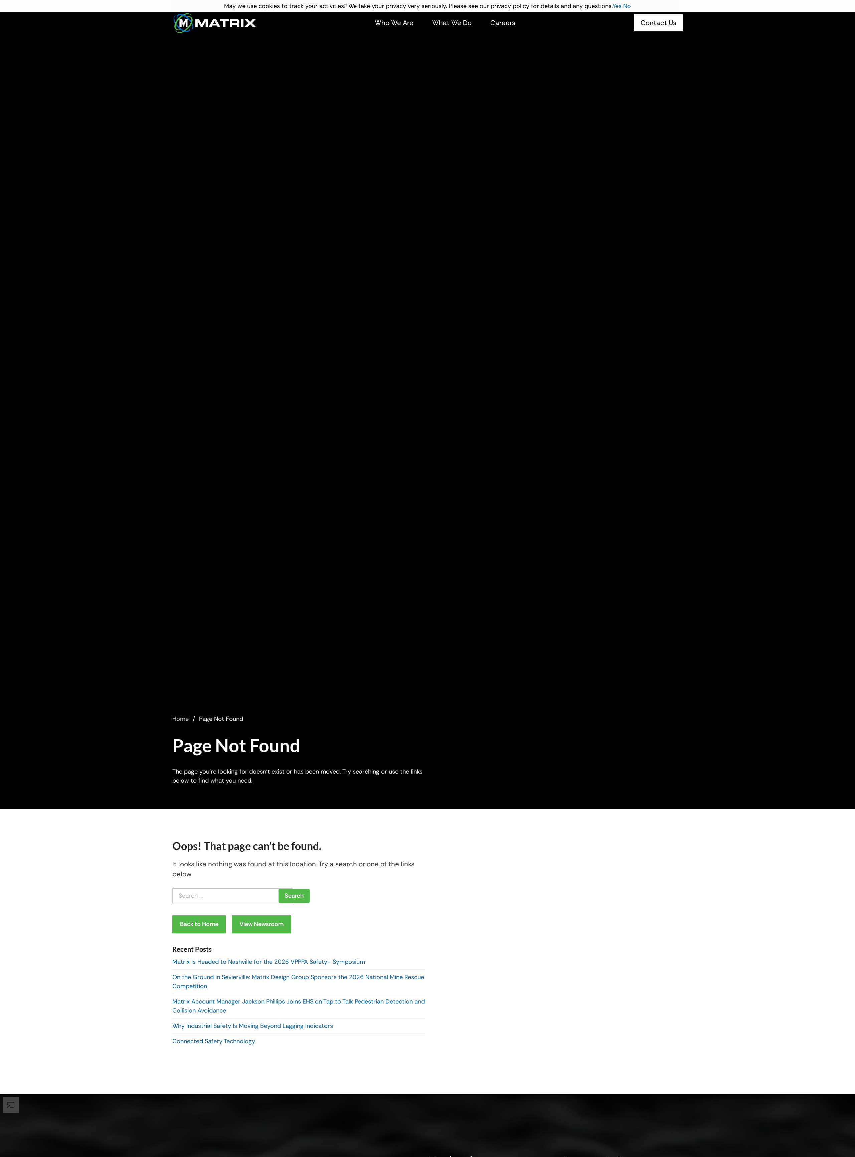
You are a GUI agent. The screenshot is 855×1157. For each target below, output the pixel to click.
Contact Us (658, 22)
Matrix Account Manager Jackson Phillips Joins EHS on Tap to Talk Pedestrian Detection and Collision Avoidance (298, 1006)
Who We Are (394, 22)
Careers (502, 22)
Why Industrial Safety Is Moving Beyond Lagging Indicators (252, 1026)
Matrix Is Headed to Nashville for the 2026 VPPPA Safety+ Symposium (269, 962)
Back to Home (199, 924)
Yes (617, 6)
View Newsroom (261, 924)
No (627, 6)
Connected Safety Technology (213, 1041)
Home (180, 719)
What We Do (452, 22)
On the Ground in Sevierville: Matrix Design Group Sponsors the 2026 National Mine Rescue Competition (298, 981)
